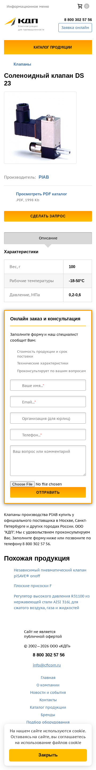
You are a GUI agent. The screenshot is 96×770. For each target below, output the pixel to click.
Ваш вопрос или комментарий (41, 451)
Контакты (48, 700)
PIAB (44, 177)
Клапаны (22, 64)
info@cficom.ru (47, 665)
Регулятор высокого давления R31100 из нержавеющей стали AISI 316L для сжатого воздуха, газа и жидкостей (52, 602)
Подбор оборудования (48, 722)
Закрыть (48, 755)
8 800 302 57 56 (78, 20)
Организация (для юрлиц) (46, 418)
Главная (48, 677)
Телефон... (31, 435)
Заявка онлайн (75, 27)
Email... (28, 402)
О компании (48, 685)
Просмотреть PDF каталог (41, 194)
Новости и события (48, 692)
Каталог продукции (48, 707)
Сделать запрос (48, 216)
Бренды (48, 714)
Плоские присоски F (33, 585)
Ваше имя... (32, 385)
